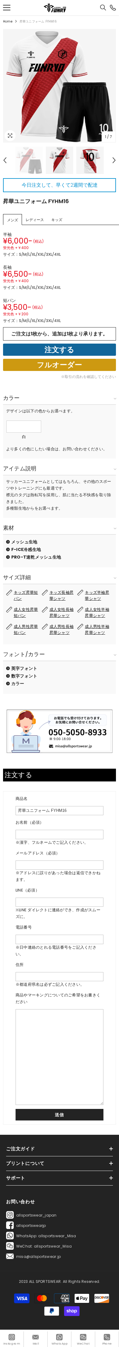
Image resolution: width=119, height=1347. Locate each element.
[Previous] (4, 160)
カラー (17, 683)
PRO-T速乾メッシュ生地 (36, 557)
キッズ (56, 219)
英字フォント (24, 668)
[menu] (6, 7)
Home (8, 21)
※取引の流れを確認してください (88, 376)
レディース (35, 219)
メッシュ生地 (24, 542)
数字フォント (24, 676)
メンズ (12, 220)
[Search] (103, 7)
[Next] (114, 160)
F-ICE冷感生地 (26, 549)
